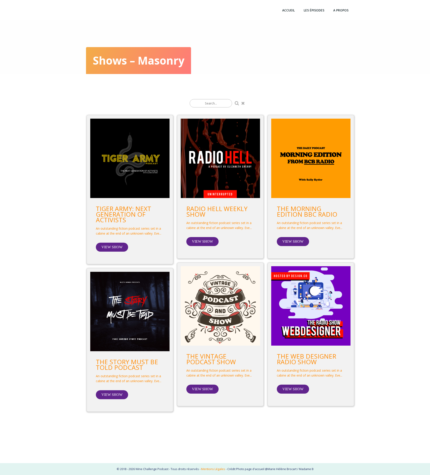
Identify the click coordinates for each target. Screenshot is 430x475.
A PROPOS (340, 10)
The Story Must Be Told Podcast (127, 364)
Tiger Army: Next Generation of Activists (123, 214)
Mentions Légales (213, 469)
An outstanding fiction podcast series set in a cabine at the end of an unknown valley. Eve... (128, 230)
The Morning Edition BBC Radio (307, 211)
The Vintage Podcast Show (211, 359)
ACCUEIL (288, 10)
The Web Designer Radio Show (306, 359)
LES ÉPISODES (314, 10)
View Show (112, 247)
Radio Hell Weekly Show (216, 211)
